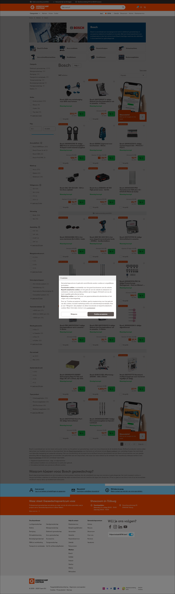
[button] (101, 314)
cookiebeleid (90, 308)
